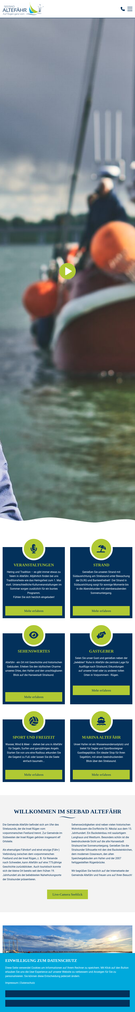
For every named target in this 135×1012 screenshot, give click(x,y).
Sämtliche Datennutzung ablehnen (67, 1003)
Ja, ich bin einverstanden (67, 993)
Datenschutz (27, 982)
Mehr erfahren (33, 611)
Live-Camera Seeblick (67, 894)
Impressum (11, 982)
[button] (67, 265)
